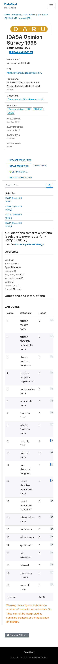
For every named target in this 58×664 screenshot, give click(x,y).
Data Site (16, 15)
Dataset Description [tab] (21, 160)
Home (7, 15)
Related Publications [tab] (21, 177)
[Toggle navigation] (51, 6)
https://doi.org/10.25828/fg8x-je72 (24, 72)
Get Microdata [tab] (19, 172)
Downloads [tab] (40, 165)
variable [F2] (25, 18)
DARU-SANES (29, 15)
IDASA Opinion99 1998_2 (29, 244)
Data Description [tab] (19, 166)
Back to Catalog (17, 635)
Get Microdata (22, 52)
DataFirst (10, 4)
